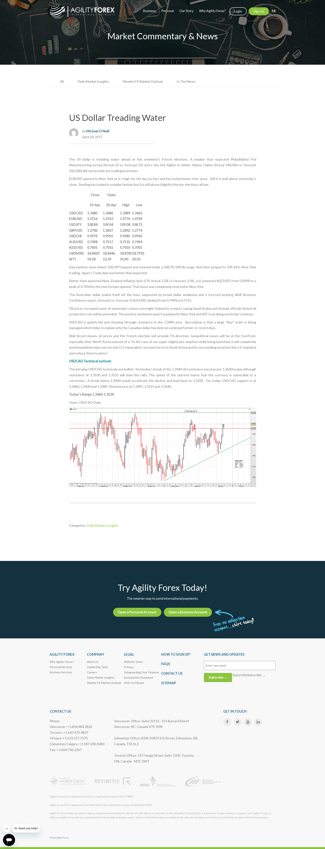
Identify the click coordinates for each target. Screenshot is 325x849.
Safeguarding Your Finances (141, 672)
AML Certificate (134, 682)
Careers (92, 672)
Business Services (61, 672)
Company (95, 654)
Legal (129, 654)
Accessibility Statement (138, 677)
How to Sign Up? (176, 654)
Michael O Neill (97, 131)
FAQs (165, 664)
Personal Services (61, 667)
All (62, 81)
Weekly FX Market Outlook (143, 81)
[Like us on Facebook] (227, 722)
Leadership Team (97, 667)
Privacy (129, 667)
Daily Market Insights (93, 81)
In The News (186, 81)
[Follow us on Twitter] (237, 722)
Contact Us (172, 673)
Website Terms (133, 661)
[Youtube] (248, 722)
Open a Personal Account (137, 612)
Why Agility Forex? (62, 661)
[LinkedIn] (258, 722)
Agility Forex (62, 654)
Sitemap (168, 683)
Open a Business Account (188, 612)
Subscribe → (218, 677)
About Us (92, 661)
